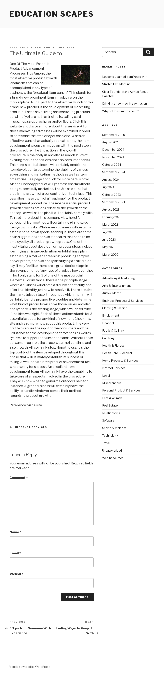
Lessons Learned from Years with (124, 76)
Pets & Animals (112, 398)
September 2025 (113, 134)
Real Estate (110, 405)
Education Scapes (52, 14)
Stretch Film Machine (116, 84)
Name (15, 532)
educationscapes (59, 47)
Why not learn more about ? (120, 111)
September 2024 (113, 172)
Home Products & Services (120, 360)
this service (70, 126)
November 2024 (113, 157)
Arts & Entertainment (116, 285)
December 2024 (113, 149)
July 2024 (108, 187)
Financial (108, 323)
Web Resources (113, 458)
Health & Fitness (113, 345)
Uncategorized (112, 450)
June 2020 (109, 239)
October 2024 (111, 164)
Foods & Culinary (113, 330)
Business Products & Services (122, 300)
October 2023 (111, 194)
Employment (110, 315)
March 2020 (110, 254)
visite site (34, 405)
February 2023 (111, 217)
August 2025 (111, 142)
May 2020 (109, 247)
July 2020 (108, 232)
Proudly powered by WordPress (29, 666)
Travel (106, 443)
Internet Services (31, 427)
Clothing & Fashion (114, 308)
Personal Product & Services (121, 390)
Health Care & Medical (117, 353)
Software (108, 420)
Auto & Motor (111, 293)
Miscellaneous (112, 383)
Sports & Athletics (114, 428)
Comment (19, 478)
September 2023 (113, 202)
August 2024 (111, 179)
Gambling (108, 338)
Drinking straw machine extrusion (124, 103)
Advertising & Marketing (118, 278)
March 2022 (110, 224)
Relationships (111, 413)
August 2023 (110, 209)
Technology (110, 435)
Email (15, 553)
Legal (106, 375)
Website (16, 574)
